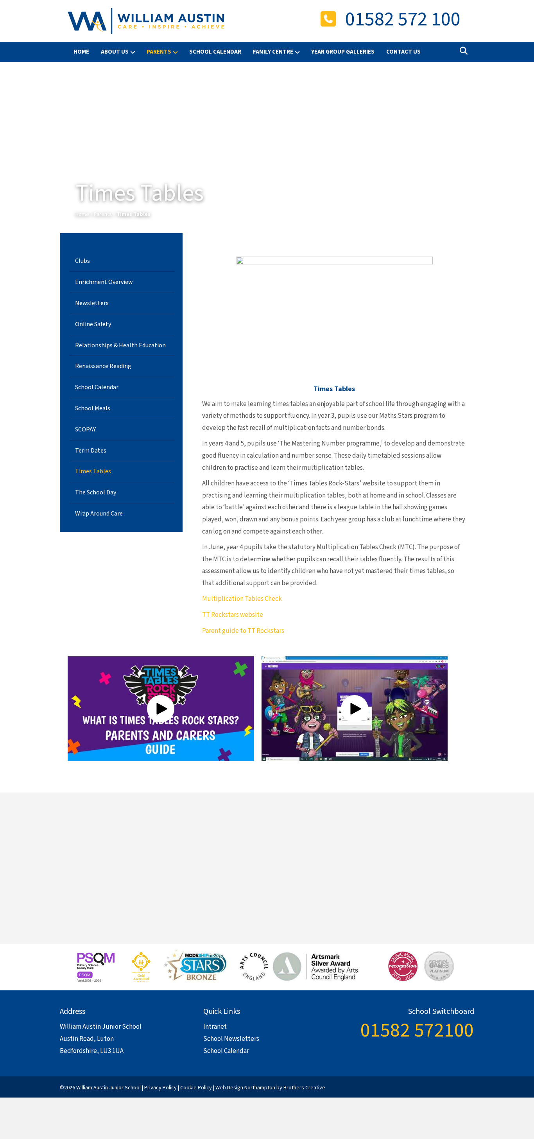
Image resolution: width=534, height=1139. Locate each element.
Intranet (215, 1026)
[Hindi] (436, 1086)
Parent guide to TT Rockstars (243, 631)
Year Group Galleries (343, 52)
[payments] (409, 858)
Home (81, 52)
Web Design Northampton (245, 1088)
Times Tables (93, 471)
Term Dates (90, 450)
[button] (160, 708)
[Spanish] (462, 1086)
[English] (427, 1086)
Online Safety (93, 324)
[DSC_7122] (266, 858)
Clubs (82, 261)
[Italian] (444, 1086)
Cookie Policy (196, 1088)
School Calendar (215, 52)
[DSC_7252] (123, 858)
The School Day (95, 492)
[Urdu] (470, 1086)
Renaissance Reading (103, 366)
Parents (103, 214)
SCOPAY (85, 429)
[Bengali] (419, 1086)
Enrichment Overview (104, 282)
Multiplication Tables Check (242, 599)
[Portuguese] (453, 1086)
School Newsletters (231, 1039)
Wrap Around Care (99, 513)
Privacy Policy (160, 1088)
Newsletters (92, 303)
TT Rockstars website (232, 615)
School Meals (92, 408)
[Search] (461, 51)
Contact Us (403, 52)
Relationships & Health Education (120, 345)
